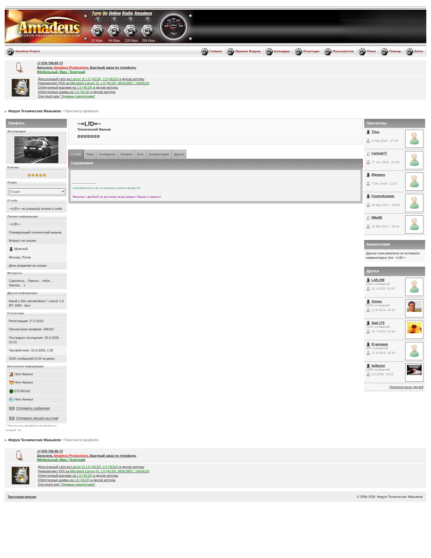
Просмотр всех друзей (406, 387)
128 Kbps (131, 40)
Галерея (216, 51)
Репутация (311, 51)
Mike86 (376, 217)
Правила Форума (248, 51)
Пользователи (343, 51)
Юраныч (378, 174)
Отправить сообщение (33, 408)
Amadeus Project (27, 51)
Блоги (419, 51)
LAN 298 (377, 280)
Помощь (395, 51)
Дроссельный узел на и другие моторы (91, 79)
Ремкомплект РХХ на (93, 83)
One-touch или (66, 96)
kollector (378, 365)
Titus (375, 131)
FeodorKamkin (382, 196)
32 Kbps (97, 40)
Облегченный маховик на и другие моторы (78, 87)
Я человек (379, 344)
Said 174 (377, 322)
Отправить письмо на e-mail (37, 418)
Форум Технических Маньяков (34, 111)
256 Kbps (148, 40)
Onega (376, 301)
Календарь (282, 51)
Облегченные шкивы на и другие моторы (77, 92)
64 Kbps (114, 40)
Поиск (371, 51)
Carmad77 (379, 153)
